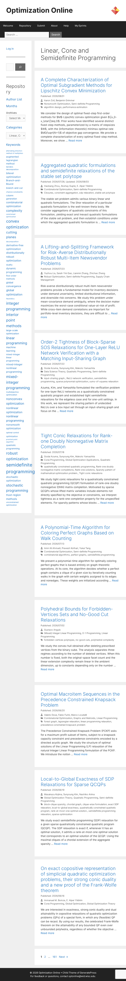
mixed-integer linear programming (13, 357)
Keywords (13, 145)
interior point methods (14, 320)
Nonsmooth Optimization (57, 103)
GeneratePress (88, 972)
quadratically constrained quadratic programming (69, 466)
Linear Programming (107, 718)
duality (9, 264)
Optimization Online (39, 10)
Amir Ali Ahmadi (52, 548)
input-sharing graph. (54, 378)
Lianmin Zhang (80, 273)
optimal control (12, 432)
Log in (10, 48)
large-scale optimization (12, 332)
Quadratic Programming (79, 371)
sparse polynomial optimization (72, 381)
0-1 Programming (91, 633)
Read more (75, 140)
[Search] (20, 67)
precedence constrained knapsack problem (63, 725)
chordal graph (74, 804)
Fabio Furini (64, 715)
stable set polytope (105, 192)
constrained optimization (11, 215)
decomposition (12, 242)
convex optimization (17, 224)
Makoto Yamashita (85, 368)
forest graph (50, 721)
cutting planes (11, 234)
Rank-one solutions (85, 469)
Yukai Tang (85, 548)
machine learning (11, 349)
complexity (14, 210)
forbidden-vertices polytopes (59, 640)
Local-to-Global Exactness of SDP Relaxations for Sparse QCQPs (77, 781)
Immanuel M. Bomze (54, 900)
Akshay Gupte (68, 186)
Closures (48, 192)
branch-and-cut (14, 188)
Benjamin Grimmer (65, 100)
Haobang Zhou (52, 186)
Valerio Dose (50, 715)
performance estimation (75, 107)
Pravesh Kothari (70, 548)
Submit (41, 25)
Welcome (8, 25)
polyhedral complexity (102, 640)
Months (11, 106)
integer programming (18, 306)
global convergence (13, 284)
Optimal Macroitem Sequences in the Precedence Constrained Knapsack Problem (80, 699)
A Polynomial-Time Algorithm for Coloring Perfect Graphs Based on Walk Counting (77, 532)
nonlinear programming (15, 418)
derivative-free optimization (14, 247)
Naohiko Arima (87, 794)
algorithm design (52, 107)
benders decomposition (12, 168)
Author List (14, 99)
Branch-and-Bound (13, 182)
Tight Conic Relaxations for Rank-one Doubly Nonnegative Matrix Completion (77, 441)
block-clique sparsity (55, 804)
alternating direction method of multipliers (14, 152)
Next (63, 956)
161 (54, 956)
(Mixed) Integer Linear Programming (62, 633)
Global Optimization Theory (58, 797)
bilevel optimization (13, 175)
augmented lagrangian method (12, 160)
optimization (12, 436)
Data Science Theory (54, 371)
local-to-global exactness (65, 807)
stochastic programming (17, 488)
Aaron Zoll (49, 100)
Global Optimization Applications (82, 460)
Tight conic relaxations (90, 473)
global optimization (14, 292)
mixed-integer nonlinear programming (14, 368)
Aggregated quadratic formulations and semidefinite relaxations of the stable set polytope (78, 170)
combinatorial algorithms (57, 554)
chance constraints (14, 192)
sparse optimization (62, 814)
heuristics (10, 299)
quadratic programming (13, 447)
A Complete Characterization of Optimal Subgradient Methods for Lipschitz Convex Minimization (76, 85)
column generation (11, 197)
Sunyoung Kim (66, 368)
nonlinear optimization (14, 410)
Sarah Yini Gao (64, 273)
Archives (11, 112)
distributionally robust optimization (15, 256)
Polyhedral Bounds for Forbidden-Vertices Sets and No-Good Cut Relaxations (77, 614)
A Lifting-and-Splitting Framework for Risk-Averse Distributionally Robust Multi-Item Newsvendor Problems (77, 255)
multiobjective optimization (12, 393)
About (54, 25)
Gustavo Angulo (52, 630)
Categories (14, 127)
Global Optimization (75, 903)
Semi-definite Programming (85, 103)
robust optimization (17, 456)
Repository (25, 25)
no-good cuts (83, 640)
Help (66, 25)
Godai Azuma (51, 368)
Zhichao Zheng (97, 273)
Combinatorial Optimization (58, 189)
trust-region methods (13, 496)
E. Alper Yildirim (85, 186)
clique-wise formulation (95, 804)
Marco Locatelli (79, 715)
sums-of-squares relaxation (103, 381)
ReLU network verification (80, 378)
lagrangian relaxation (68, 721)
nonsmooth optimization (13, 426)
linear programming (16, 340)
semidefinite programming (101, 554)
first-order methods (11, 277)
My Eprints (80, 25)
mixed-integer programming (18, 382)
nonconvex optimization (15, 401)
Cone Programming (54, 460)
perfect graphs (78, 554)
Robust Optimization (54, 276)
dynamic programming (14, 270)
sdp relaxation (86, 192)
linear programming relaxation (96, 721)
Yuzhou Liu (49, 273)
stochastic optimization (13, 478)
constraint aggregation (66, 192)
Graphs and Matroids (84, 718)
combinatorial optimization (14, 204)
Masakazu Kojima (53, 794)
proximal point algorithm (11, 440)
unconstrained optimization (12, 503)
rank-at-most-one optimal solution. (69, 811)
